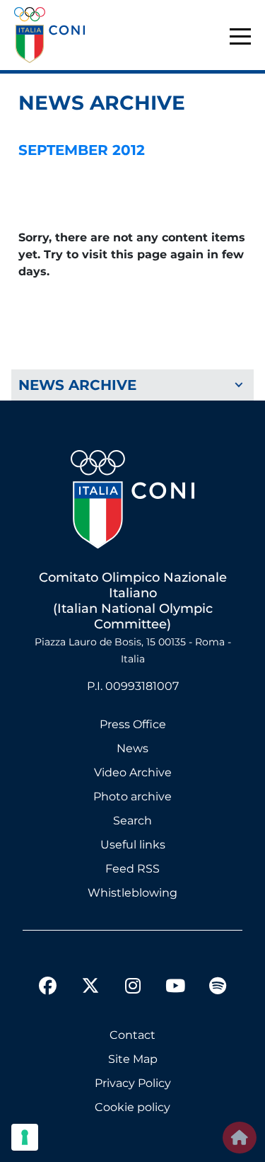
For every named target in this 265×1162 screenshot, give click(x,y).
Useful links (132, 844)
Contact (132, 1035)
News (132, 748)
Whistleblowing (132, 892)
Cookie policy (132, 1107)
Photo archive (132, 796)
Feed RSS (132, 868)
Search (132, 820)
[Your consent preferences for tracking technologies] (24, 1137)
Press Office (133, 724)
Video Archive (133, 772)
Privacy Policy (133, 1083)
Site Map (133, 1059)
